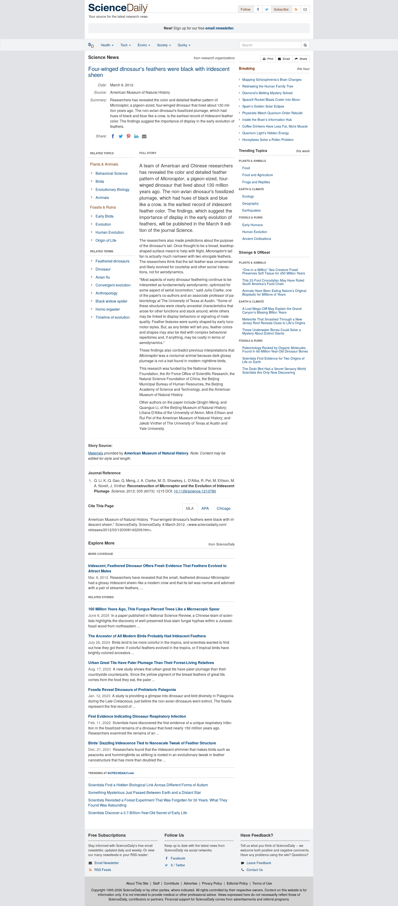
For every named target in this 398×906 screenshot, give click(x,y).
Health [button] (106, 45)
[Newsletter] (305, 9)
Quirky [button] (183, 45)
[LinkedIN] (136, 136)
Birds (100, 181)
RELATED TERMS (101, 251)
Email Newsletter (106, 862)
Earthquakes (251, 210)
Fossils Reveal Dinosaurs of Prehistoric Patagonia (132, 689)
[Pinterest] (128, 136)
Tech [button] (124, 45)
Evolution (103, 224)
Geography (250, 203)
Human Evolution (110, 232)
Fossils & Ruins (103, 207)
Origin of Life (106, 240)
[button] (268, 58)
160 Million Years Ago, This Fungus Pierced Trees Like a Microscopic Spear (153, 609)
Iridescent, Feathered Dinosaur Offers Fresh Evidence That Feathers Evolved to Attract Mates (157, 568)
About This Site (137, 883)
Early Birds (105, 216)
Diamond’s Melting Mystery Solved (267, 92)
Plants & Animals (104, 164)
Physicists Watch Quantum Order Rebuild (272, 113)
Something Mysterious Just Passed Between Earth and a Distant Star (144, 792)
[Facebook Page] (258, 9)
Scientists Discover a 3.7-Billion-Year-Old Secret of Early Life (137, 812)
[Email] (144, 136)
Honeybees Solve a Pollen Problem (268, 139)
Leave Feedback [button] (259, 862)
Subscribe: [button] (281, 9)
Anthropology (106, 293)
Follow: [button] (246, 9)
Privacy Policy (212, 883)
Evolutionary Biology (112, 189)
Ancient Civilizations (256, 238)
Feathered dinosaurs (112, 261)
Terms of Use (262, 883)
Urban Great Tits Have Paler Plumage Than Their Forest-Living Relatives (151, 662)
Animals (102, 197)
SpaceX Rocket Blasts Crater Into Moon (271, 99)
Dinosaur (103, 269)
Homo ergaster (108, 309)
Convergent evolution (113, 285)
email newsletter (219, 28)
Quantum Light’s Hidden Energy (265, 133)
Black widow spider (111, 301)
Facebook (178, 858)
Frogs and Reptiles (256, 182)
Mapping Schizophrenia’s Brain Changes (271, 79)
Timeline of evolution (113, 317)
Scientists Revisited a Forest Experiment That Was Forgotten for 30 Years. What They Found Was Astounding (157, 802)
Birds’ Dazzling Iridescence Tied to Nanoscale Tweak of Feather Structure (152, 743)
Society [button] (163, 45)
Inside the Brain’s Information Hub (267, 119)
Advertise (190, 883)
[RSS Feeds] (296, 9)
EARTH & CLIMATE (251, 189)
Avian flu (103, 277)
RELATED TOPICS (102, 153)
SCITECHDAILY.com (121, 773)
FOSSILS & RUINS (251, 217)
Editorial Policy (237, 883)
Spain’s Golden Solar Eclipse (263, 106)
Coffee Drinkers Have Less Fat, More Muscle (275, 126)
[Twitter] (120, 136)
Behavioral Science (112, 173)
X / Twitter (178, 865)
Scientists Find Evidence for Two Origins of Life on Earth (273, 360)
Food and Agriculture (257, 174)
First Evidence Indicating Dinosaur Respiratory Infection (137, 716)
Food (246, 168)
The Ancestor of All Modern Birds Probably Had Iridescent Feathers (147, 635)
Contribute (171, 883)
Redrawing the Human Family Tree (267, 86)
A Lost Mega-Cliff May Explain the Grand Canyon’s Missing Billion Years (271, 310)
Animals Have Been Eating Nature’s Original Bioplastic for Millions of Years (274, 292)
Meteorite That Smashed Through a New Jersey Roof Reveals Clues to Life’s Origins (273, 321)
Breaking (247, 68)
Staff (156, 883)
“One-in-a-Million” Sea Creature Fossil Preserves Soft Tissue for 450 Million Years (273, 271)
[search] (305, 45)
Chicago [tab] (224, 508)
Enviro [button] (143, 45)
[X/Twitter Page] (267, 9)
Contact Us (255, 869)
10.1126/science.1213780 (195, 491)
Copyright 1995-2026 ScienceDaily (116, 890)
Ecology (248, 196)
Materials (95, 453)
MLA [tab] (190, 508)
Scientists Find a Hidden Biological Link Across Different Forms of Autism (148, 784)
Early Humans (252, 224)
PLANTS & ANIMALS (252, 161)
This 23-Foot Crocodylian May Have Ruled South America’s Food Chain (273, 282)
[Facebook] (113, 136)
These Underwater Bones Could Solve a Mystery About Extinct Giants (271, 331)
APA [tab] (205, 508)
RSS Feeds (102, 869)
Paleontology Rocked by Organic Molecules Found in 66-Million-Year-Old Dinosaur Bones (275, 349)
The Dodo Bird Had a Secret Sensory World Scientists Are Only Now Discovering (274, 370)
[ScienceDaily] (118, 8)
